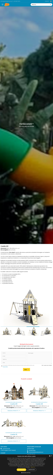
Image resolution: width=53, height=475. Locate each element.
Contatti (47, 1)
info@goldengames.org (6, 1)
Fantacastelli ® (19, 402)
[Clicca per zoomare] (26, 307)
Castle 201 (13, 404)
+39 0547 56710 (16, 1)
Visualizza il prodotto (12, 410)
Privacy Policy (5, 366)
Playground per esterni (10, 402)
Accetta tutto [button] (21, 469)
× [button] (51, 455)
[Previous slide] (3, 311)
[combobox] (49, 456)
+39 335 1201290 (32, 450)
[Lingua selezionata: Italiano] (51, 1)
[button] (26, 472)
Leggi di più (33, 467)
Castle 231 (39, 404)
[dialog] (26, 464)
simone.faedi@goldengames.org (36, 452)
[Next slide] (50, 311)
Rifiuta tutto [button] (32, 469)
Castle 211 (13, 434)
